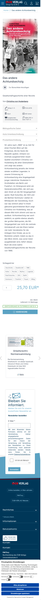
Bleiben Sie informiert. (17, 403)
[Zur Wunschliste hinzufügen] (5, 87)
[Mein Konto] (31, 3)
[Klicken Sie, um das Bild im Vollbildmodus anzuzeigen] (20, 46)
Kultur (7, 271)
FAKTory (20, 495)
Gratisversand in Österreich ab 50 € (20, 306)
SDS (19, 275)
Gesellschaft (19, 268)
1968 (27, 268)
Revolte (14, 271)
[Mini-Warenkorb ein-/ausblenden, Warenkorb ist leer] (37, 3)
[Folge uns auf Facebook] (20, 538)
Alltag (33, 279)
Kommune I (8, 279)
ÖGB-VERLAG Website (20, 501)
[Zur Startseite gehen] (14, 3)
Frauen (26, 279)
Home (6, 10)
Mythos (22, 271)
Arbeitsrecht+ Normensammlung (20, 352)
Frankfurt (18, 279)
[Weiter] (39, 358)
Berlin (25, 275)
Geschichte (9, 268)
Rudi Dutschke (10, 275)
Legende (30, 271)
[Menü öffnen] (2, 3)
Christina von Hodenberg (17, 101)
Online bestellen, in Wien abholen (20, 490)
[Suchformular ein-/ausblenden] (26, 3)
